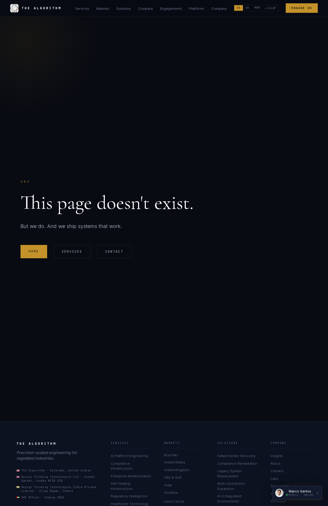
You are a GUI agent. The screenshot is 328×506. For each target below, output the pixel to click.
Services (82, 8)
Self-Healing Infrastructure (121, 486)
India (168, 485)
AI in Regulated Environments (229, 498)
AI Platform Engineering (129, 456)
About (275, 463)
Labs (274, 479)
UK (247, 7)
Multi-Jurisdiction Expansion (231, 486)
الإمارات (270, 8)
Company (219, 8)
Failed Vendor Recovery (236, 456)
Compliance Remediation (237, 463)
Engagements (171, 8)
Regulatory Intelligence (129, 496)
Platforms (196, 8)
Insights (277, 456)
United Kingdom (176, 470)
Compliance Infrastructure (121, 466)
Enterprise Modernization (131, 476)
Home (34, 251)
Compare (145, 8)
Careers (277, 471)
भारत (257, 8)
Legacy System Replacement (229, 473)
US (238, 7)
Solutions (123, 8)
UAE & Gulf (172, 477)
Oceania (171, 492)
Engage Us (301, 8)
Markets (102, 8)
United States (174, 462)
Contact (114, 252)
